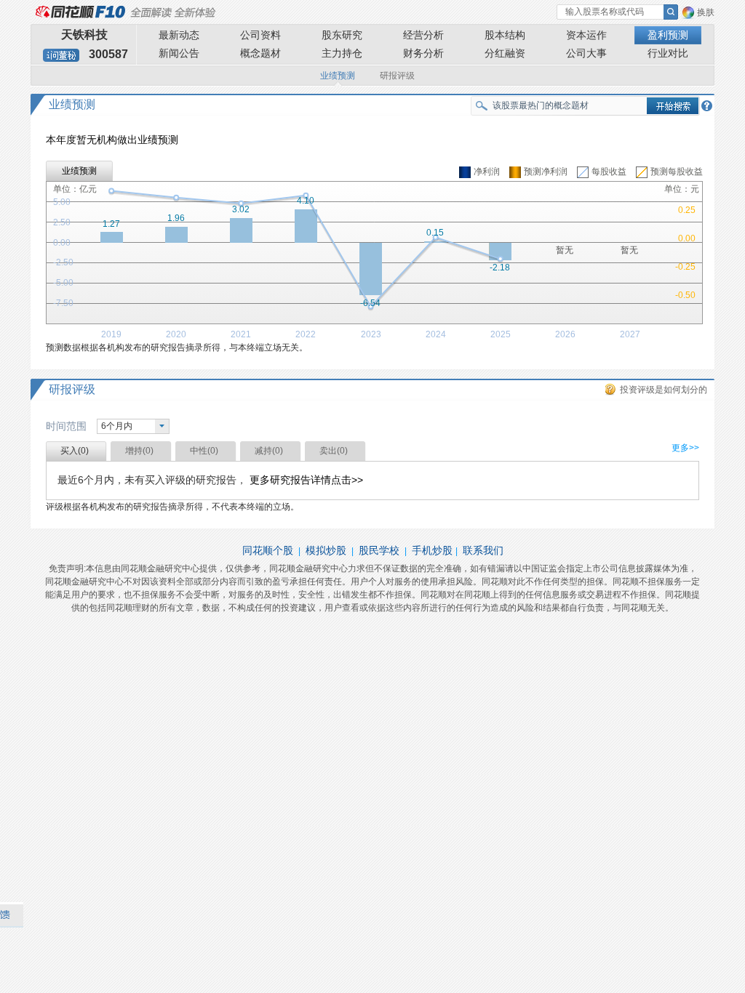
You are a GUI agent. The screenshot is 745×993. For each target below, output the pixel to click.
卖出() (333, 451)
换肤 (705, 12)
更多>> (685, 448)
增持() (139, 451)
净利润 (487, 171)
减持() (269, 451)
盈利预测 (668, 35)
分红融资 (505, 53)
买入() (74, 451)
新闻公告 (179, 53)
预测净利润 (545, 171)
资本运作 (586, 35)
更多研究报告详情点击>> (306, 480)
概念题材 (260, 53)
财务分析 (423, 53)
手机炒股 (432, 550)
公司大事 (586, 53)
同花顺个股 (267, 550)
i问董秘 (61, 55)
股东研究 (342, 35)
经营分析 (423, 35)
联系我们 (483, 550)
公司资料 (260, 35)
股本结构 (505, 35)
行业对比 (668, 53)
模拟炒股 (326, 550)
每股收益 (608, 171)
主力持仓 (342, 53)
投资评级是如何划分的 (663, 390)
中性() (204, 451)
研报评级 (397, 76)
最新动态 (179, 35)
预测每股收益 (676, 171)
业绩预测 (337, 76)
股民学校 (379, 550)
